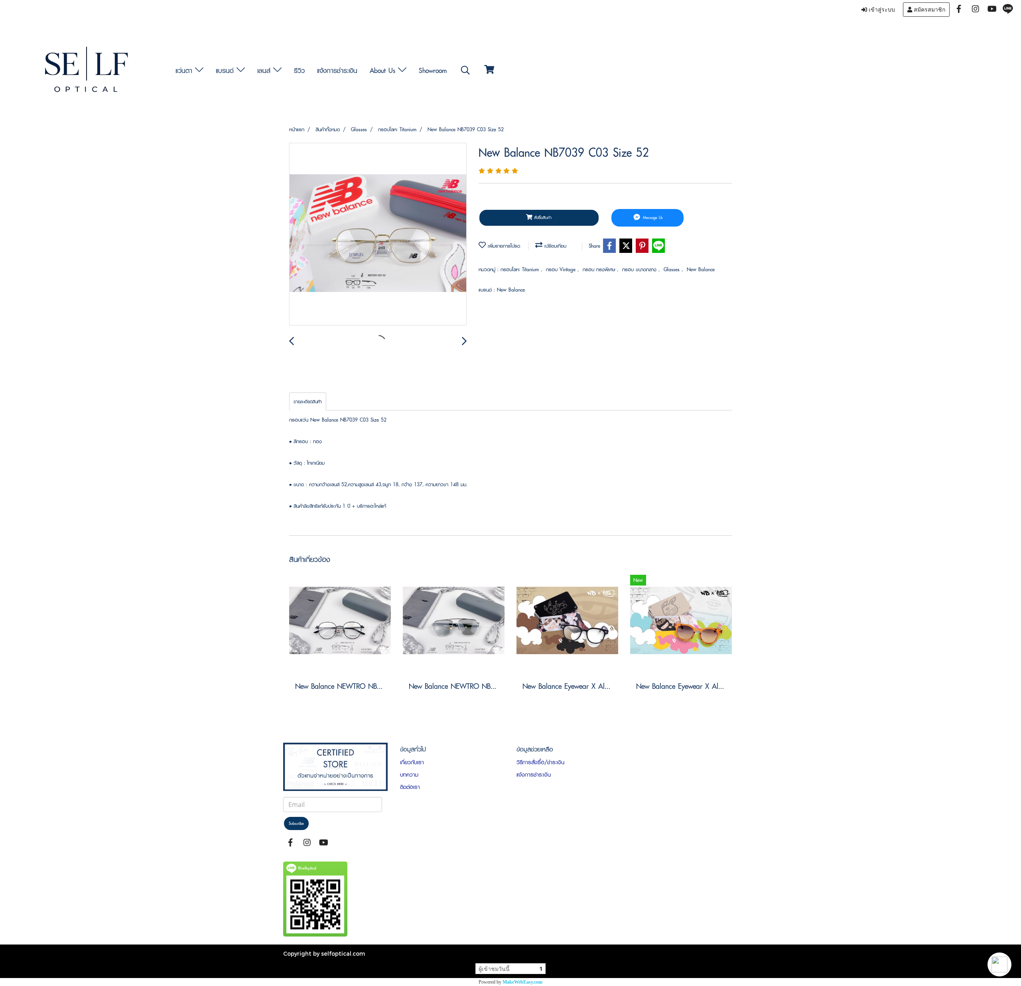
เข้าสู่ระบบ (881, 9)
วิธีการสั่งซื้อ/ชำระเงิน (540, 762)
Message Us (652, 217)
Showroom (433, 70)
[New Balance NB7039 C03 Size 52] (378, 234)
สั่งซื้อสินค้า (542, 217)
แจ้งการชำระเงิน (337, 70)
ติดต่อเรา (410, 787)
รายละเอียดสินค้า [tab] (308, 401)
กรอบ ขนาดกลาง (640, 269)
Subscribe (296, 823)
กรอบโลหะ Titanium (521, 269)
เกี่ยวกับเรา (412, 762)
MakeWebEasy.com (522, 982)
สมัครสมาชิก (928, 9)
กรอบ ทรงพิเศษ (600, 269)
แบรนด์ (226, 70)
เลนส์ (265, 70)
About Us (384, 70)
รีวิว (299, 70)
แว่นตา (185, 70)
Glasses (673, 269)
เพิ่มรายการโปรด (503, 246)
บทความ (409, 774)
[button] (999, 964)
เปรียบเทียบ (554, 246)
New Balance (701, 269)
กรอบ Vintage (562, 269)
